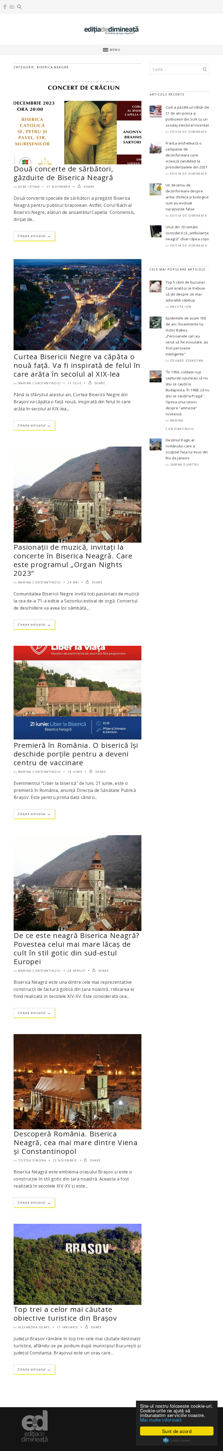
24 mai (73, 582)
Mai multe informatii (161, 1419)
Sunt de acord (176, 1431)
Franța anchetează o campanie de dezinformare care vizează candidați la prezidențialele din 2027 (186, 155)
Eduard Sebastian (186, 360)
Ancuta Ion (180, 307)
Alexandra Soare (34, 1327)
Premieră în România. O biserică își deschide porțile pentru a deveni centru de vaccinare (76, 753)
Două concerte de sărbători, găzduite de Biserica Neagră (63, 173)
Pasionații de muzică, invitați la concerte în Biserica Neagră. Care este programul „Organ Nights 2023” (73, 560)
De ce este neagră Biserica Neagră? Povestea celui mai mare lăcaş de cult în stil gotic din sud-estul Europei (76, 948)
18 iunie (74, 772)
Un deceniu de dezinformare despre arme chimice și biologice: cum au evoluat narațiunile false (187, 197)
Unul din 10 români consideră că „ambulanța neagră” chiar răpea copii (187, 233)
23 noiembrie (65, 1160)
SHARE (88, 187)
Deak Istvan (29, 187)
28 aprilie (76, 971)
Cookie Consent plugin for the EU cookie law (176, 1440)
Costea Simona (32, 1160)
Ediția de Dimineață (188, 132)
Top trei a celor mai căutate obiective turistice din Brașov (65, 1313)
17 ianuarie (67, 1327)
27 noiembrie (59, 187)
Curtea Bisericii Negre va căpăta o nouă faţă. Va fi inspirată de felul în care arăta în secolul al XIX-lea (77, 365)
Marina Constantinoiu (39, 383)
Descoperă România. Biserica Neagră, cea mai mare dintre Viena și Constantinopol (76, 1142)
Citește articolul (34, 236)
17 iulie (74, 383)
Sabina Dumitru (184, 464)
